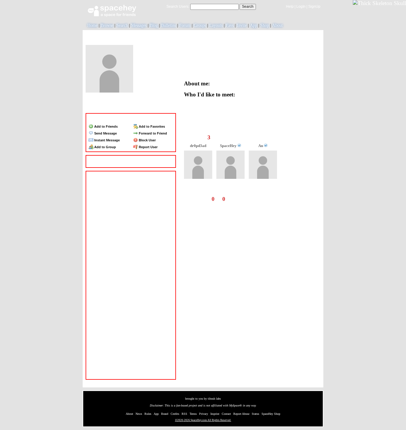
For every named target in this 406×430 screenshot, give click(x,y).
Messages (139, 25)
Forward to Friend (152, 133)
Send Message (105, 133)
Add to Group (104, 147)
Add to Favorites (151, 126)
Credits (175, 413)
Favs (230, 25)
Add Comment (297, 199)
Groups (200, 25)
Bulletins (168, 25)
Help (290, 6)
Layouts (216, 25)
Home (92, 25)
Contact (226, 413)
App (253, 25)
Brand (164, 413)
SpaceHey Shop (271, 413)
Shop (264, 25)
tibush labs (214, 398)
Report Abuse (241, 413)
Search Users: (177, 6)
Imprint (214, 413)
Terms (193, 413)
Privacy (203, 413)
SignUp (314, 6)
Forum (185, 25)
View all (265, 199)
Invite (242, 25)
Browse (107, 25)
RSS (184, 413)
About (277, 25)
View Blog (261, 46)
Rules (147, 413)
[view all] (312, 126)
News (139, 413)
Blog (154, 25)
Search (248, 6)
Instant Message (106, 140)
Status (255, 413)
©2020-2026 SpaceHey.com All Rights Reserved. (203, 420)
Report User (148, 147)
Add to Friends (105, 126)
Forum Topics (142, 107)
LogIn (301, 6)
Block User (147, 140)
